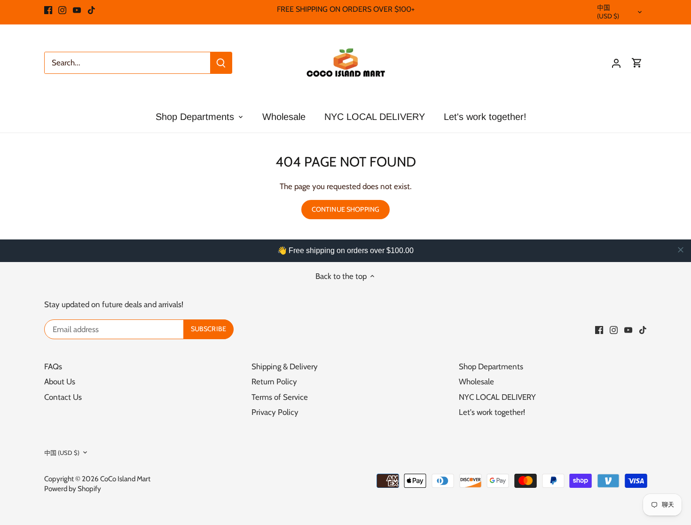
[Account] (616, 63)
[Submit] (221, 62)
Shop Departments (491, 366)
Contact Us (63, 397)
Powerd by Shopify (72, 488)
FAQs (53, 366)
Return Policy (274, 381)
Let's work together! (492, 412)
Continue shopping (345, 209)
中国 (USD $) (608, 12)
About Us (59, 381)
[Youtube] (77, 9)
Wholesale (476, 381)
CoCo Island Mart (125, 478)
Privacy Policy (274, 412)
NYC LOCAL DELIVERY (497, 397)
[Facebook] (48, 9)
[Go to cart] (637, 63)
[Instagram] (62, 9)
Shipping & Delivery (284, 366)
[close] (680, 249)
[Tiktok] (91, 9)
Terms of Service (279, 397)
